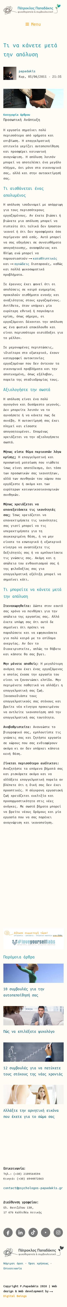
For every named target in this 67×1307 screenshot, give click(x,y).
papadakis (27, 71)
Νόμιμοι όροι (14, 1263)
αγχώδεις (21, 264)
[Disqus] (33, 876)
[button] (33, 24)
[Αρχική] (33, 9)
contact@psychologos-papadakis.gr (33, 1188)
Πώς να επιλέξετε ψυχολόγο (29, 1031)
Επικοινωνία (12, 1268)
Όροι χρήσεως (39, 1263)
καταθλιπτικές (45, 258)
